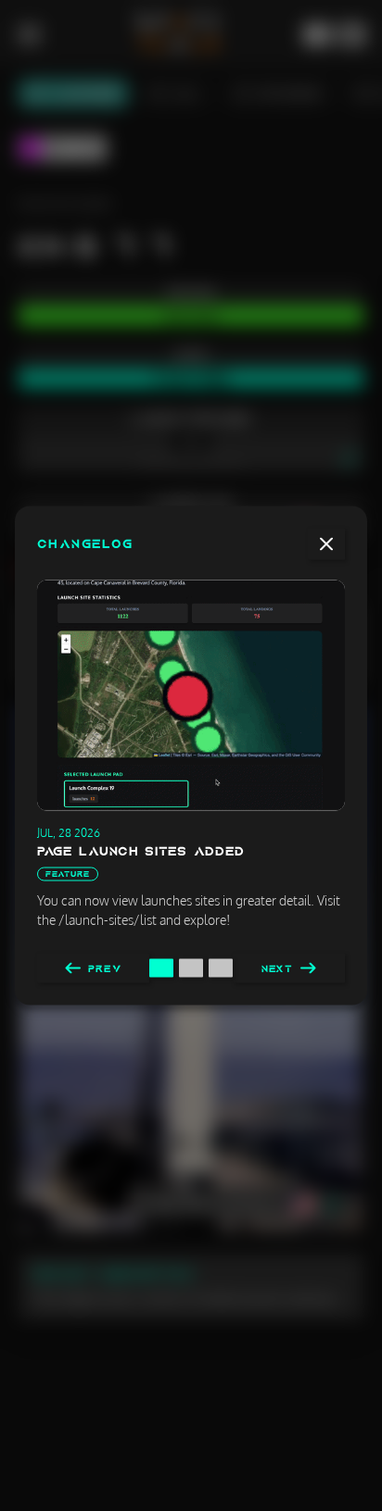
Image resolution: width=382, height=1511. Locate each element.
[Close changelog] (326, 544)
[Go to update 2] (191, 968)
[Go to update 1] (161, 968)
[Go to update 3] (221, 968)
